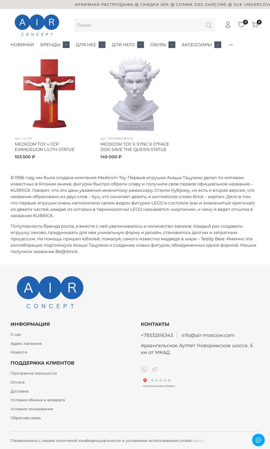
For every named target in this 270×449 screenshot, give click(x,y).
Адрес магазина (26, 343)
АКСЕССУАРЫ (197, 44)
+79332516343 (157, 335)
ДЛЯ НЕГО (123, 44)
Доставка (19, 391)
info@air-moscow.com (208, 335)
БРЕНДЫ (50, 44)
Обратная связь (26, 417)
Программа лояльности (34, 373)
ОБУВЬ (158, 44)
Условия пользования (32, 409)
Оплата (18, 382)
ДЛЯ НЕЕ (86, 44)
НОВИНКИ (22, 44)
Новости (19, 352)
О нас (16, 334)
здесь (197, 440)
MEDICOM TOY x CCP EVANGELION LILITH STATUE (45, 147)
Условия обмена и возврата (38, 400)
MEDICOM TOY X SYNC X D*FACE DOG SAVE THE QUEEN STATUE (134, 147)
